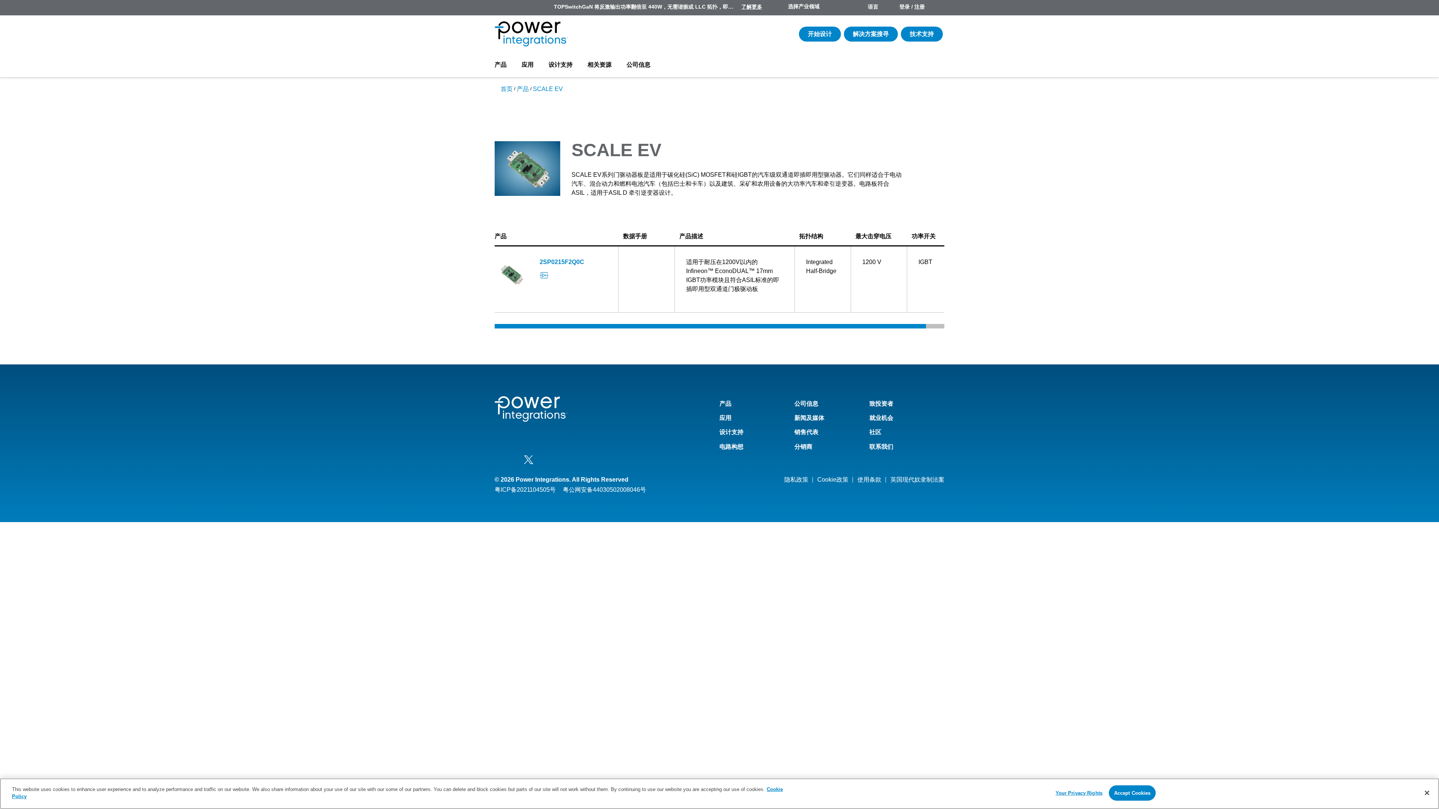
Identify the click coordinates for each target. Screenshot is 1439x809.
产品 (501, 64)
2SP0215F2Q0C (562, 262)
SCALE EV (548, 89)
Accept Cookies (1132, 793)
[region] (719, 793)
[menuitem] (937, 7)
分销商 (803, 446)
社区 (875, 432)
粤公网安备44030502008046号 (604, 490)
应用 (528, 64)
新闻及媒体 (809, 418)
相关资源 (600, 64)
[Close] (1427, 793)
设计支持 (561, 64)
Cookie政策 (832, 479)
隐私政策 (796, 479)
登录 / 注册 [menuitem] (912, 6)
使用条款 (869, 479)
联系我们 (881, 446)
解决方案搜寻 (871, 34)
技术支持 (922, 34)
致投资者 (881, 403)
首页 (507, 89)
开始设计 (820, 34)
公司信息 (639, 64)
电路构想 (731, 446)
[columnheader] (557, 236)
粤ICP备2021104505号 (525, 490)
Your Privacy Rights (1079, 793)
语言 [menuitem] (873, 6)
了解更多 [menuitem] (751, 6)
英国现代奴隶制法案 (917, 479)
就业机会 (881, 418)
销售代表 (806, 432)
